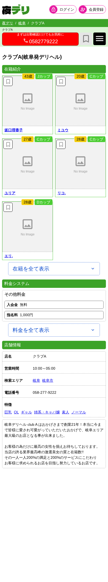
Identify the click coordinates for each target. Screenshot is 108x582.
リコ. (61, 193)
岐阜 (22, 23)
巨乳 (8, 412)
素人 (65, 412)
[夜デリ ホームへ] (15, 9)
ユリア (9, 193)
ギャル (26, 412)
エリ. (8, 256)
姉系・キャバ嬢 (47, 412)
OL (16, 412)
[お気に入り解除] (8, 81)
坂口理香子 (13, 130)
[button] (27, 101)
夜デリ (7, 23)
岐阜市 (47, 380)
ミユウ (62, 130)
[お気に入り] (86, 39)
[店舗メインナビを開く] (99, 39)
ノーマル (78, 412)
